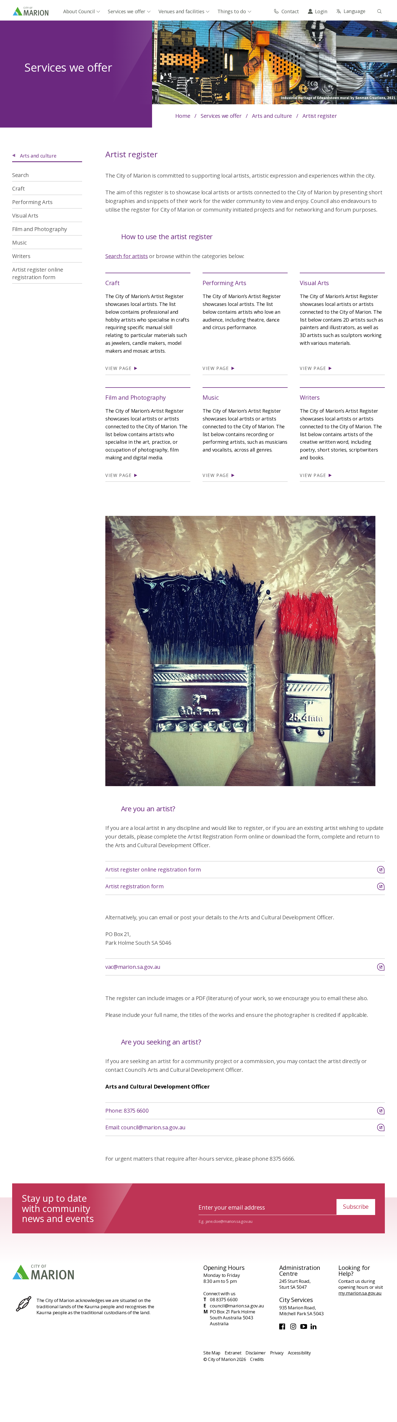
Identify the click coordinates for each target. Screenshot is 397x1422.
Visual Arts (314, 283)
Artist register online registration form (153, 869)
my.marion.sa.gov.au (360, 1293)
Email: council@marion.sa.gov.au (145, 1127)
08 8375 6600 (224, 1300)
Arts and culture (272, 115)
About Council (79, 11)
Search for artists (126, 256)
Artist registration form (134, 886)
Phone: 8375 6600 (127, 1110)
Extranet (233, 1353)
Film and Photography (135, 397)
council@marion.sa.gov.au (237, 1306)
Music (210, 397)
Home (182, 115)
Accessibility (299, 1353)
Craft (112, 283)
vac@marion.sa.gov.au (132, 966)
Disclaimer (255, 1353)
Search (20, 175)
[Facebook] (283, 1328)
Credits (257, 1359)
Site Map (211, 1353)
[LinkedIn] (314, 1328)
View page (119, 368)
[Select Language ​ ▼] (350, 11)
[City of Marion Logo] (31, 11)
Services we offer (126, 11)
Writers (309, 397)
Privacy (277, 1353)
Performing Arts (224, 283)
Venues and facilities (181, 11)
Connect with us (219, 1293)
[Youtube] (304, 1328)
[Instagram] (294, 1328)
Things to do (231, 11)
